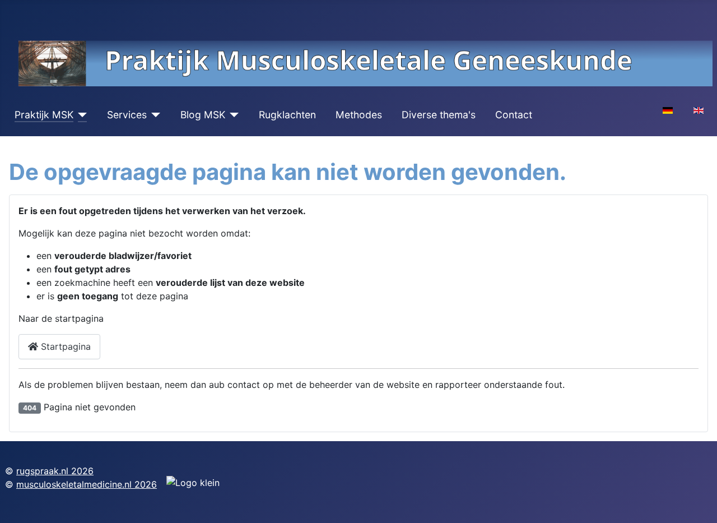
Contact (513, 115)
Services (127, 115)
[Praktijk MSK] (80, 115)
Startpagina (64, 346)
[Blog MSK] (232, 115)
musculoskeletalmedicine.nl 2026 (86, 484)
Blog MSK (202, 115)
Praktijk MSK (44, 115)
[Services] (154, 115)
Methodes (359, 115)
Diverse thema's (439, 115)
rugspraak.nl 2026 (55, 470)
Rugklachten (287, 115)
